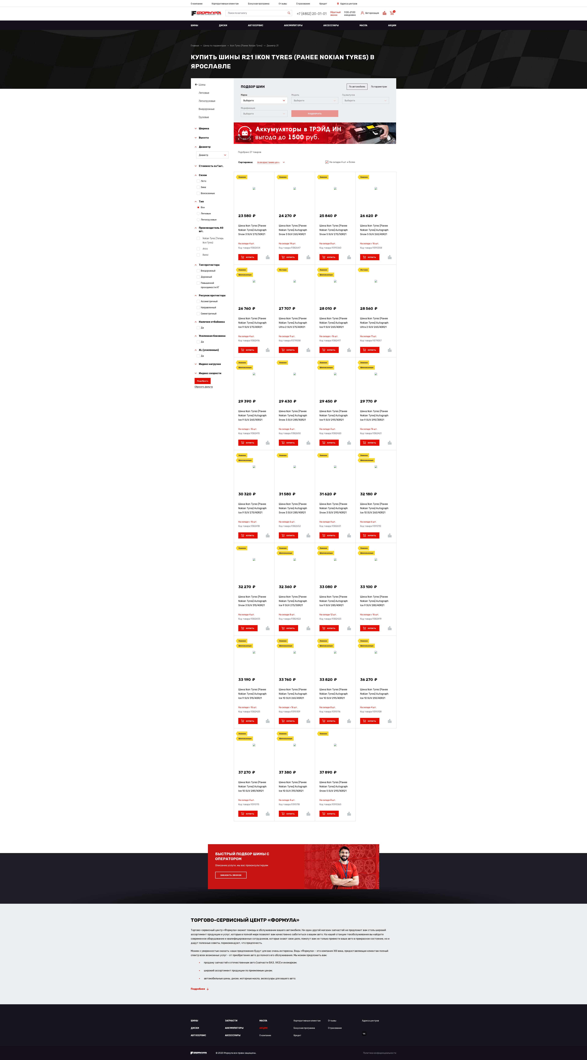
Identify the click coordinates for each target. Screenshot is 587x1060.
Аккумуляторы (293, 25)
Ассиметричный (209, 301)
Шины (194, 25)
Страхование (303, 3)
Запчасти (231, 1020)
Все (203, 207)
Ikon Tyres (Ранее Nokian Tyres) (246, 45)
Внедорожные (206, 109)
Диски (223, 25)
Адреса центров (348, 3)
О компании (196, 3)
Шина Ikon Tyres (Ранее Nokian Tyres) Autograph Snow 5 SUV (333, 230)
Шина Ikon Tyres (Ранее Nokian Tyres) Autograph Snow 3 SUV (252, 230)
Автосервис (255, 25)
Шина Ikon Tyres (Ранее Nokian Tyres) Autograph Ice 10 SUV (374, 508)
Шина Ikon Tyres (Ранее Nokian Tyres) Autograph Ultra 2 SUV (293, 322)
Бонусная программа (258, 3)
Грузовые (204, 117)
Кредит (323, 3)
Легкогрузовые (207, 100)
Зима (203, 187)
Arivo (205, 249)
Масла (363, 25)
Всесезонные (208, 193)
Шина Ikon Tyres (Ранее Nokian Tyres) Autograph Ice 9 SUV (252, 322)
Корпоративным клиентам (225, 3)
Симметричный (208, 313)
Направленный (208, 307)
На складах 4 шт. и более (342, 162)
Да (202, 327)
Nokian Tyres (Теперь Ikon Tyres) (213, 240)
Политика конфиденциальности (379, 1053)
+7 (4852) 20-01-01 (312, 14)
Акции (392, 25)
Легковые (204, 92)
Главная (195, 45)
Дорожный (206, 277)
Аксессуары (331, 25)
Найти (289, 13)
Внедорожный (208, 271)
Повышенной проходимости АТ (210, 285)
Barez (205, 255)
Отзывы (283, 3)
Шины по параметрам (214, 45)
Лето (203, 181)
